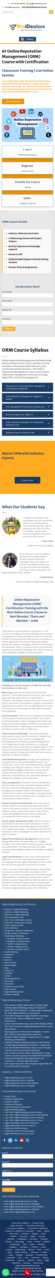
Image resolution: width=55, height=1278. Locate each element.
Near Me (23, 1236)
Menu (30, 39)
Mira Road (13, 1234)
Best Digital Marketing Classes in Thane (21, 1201)
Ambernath (15, 1244)
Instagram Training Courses (18, 941)
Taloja (10, 1255)
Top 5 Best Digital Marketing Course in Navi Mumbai (26, 1115)
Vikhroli (31, 1250)
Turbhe (44, 1252)
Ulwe (39, 1260)
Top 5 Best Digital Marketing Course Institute (23, 1112)
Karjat (43, 1247)
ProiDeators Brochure (35, 1226)
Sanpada (29, 1255)
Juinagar (19, 1255)
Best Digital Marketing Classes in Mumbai (22, 1209)
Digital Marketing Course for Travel (19, 1133)
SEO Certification (11, 928)
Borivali (42, 1236)
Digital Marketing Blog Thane (27, 1265)
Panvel (37, 1242)
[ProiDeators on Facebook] (4, 1140)
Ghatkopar (22, 1239)
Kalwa (32, 1244)
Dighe (47, 1260)
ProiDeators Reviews (13, 1104)
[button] (27, 387)
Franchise (8, 973)
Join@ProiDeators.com (37, 4)
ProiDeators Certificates (38, 1228)
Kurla (39, 1250)
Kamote (21, 1260)
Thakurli (31, 1260)
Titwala (9, 1242)
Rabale (45, 1257)
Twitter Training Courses (17, 944)
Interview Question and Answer (17, 1107)
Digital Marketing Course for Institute (20, 1125)
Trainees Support (12, 1101)
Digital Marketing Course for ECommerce (22, 1123)
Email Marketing (11, 952)
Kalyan (47, 1231)
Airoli (10, 1252)
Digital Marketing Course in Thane (19, 1077)
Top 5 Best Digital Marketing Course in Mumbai (24, 1117)
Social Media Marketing (14, 936)
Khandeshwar (42, 1255)
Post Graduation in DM (14, 917)
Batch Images (10, 965)
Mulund (47, 1242)
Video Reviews (10, 989)
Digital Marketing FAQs (14, 992)
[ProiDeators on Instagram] (27, 1140)
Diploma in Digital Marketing (16, 912)
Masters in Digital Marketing (16, 909)
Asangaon (24, 1247)
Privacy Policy (38, 1223)
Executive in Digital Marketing (16, 914)
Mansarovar (38, 1263)
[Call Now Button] (27, 1272)
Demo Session (10, 962)
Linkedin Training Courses (17, 946)
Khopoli (34, 1247)
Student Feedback (11, 994)
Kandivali (33, 1239)
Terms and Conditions (20, 1223)
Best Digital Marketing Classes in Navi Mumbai (24, 1206)
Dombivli (25, 1234)
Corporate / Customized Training (18, 922)
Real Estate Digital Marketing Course (20, 1212)
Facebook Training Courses (18, 938)
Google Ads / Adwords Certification (19, 930)
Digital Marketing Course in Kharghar (20, 1085)
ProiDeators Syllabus (16, 1228)
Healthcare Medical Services (16, 1128)
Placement (8, 981)
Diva (24, 1244)
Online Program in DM (13, 925)
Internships (9, 984)
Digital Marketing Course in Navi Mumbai (21, 1083)
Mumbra (41, 1244)
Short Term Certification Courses (18, 920)
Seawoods (10, 1260)
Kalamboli (16, 1263)
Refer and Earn (17, 1226)
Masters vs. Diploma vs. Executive (20, 1231)
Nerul (29, 1242)
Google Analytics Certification (16, 933)
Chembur (44, 1239)
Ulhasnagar (19, 1242)
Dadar (32, 1236)
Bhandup (11, 1239)
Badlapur (13, 1247)
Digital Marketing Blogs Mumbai (27, 1268)
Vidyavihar (11, 1257)
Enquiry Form (10, 1096)
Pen (26, 1257)
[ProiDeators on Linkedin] (16, 1140)
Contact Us (9, 970)
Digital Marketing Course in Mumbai (19, 1080)
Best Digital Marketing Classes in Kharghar (22, 1204)
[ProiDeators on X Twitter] (10, 1140)
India (39, 1231)
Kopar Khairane (21, 1252)
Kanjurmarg (20, 1250)
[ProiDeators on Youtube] (21, 1140)
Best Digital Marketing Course (34, 7)
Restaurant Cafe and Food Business (19, 1131)
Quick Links (8, 12)
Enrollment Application (14, 1099)
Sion (20, 1257)
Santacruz (35, 1257)
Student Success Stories (14, 986)
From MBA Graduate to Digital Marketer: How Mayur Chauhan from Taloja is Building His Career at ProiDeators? (26, 1018)
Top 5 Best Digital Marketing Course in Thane (23, 1120)
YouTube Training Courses (18, 949)
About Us (8, 960)
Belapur (35, 1234)
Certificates (9, 954)
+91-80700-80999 (17, 4)
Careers (7, 976)
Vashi (43, 1234)
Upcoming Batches (12, 978)
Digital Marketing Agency (15, 1109)
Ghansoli (34, 1252)
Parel (47, 1250)
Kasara (9, 1250)
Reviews (7, 957)
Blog (6, 968)
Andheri (13, 1236)
